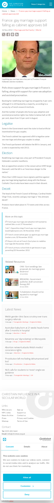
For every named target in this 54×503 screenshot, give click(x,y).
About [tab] (44, 447)
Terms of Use (22, 421)
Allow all (27, 477)
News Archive (7, 415)
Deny (27, 494)
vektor (11, 501)
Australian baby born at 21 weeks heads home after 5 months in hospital (27, 329)
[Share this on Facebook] (8, 34)
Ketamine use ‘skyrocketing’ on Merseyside (25, 339)
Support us (21, 413)
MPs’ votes (6, 413)
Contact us (21, 415)
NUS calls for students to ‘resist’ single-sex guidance (25, 371)
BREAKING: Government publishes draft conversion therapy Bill (31, 281)
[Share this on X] (3, 34)
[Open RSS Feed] (17, 34)
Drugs (15, 342)
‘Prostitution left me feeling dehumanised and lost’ (26, 360)
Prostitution (18, 364)
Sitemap (5, 421)
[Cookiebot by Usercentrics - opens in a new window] (39, 439)
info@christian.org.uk (16, 434)
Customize (25, 486)
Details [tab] (27, 447)
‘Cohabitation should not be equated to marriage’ (32, 293)
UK (32, 375)
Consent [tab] (10, 447)
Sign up (20, 410)
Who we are (7, 410)
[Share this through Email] (12, 34)
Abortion (16, 333)
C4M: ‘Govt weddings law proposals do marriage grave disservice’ (32, 269)
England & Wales (35, 322)
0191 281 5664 (11, 431)
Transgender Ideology (20, 322)
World (38, 30)
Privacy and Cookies (25, 418)
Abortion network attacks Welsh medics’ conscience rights (24, 349)
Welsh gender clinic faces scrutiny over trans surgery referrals (26, 318)
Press (4, 418)
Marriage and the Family (24, 30)
